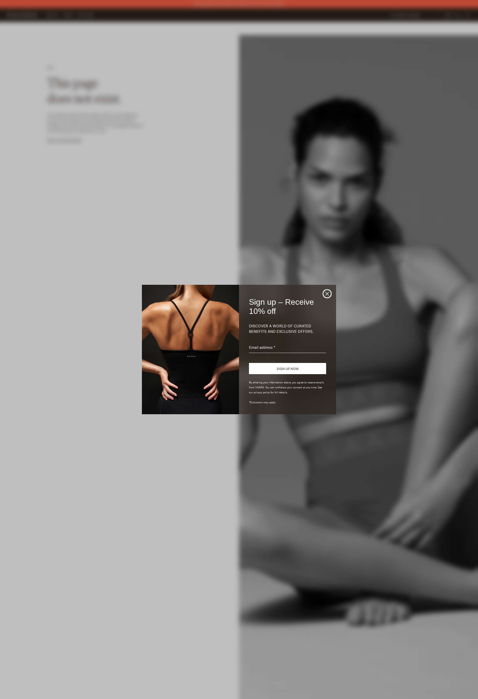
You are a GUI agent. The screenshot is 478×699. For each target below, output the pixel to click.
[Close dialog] (327, 294)
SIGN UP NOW (288, 369)
